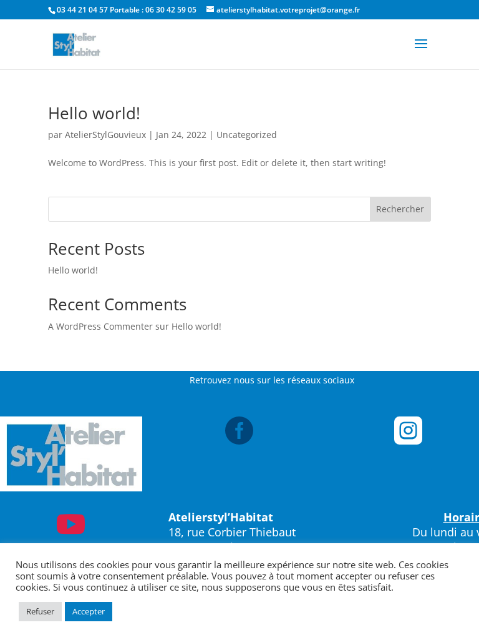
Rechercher (400, 209)
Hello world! (94, 113)
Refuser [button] (40, 611)
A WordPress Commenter (100, 326)
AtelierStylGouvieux (105, 134)
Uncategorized (246, 134)
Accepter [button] (88, 611)
